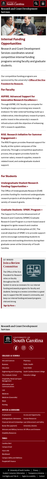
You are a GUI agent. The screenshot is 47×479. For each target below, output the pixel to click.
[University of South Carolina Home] (12, 3)
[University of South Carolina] (23, 340)
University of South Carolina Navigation (43, 3)
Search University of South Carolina (36, 3)
